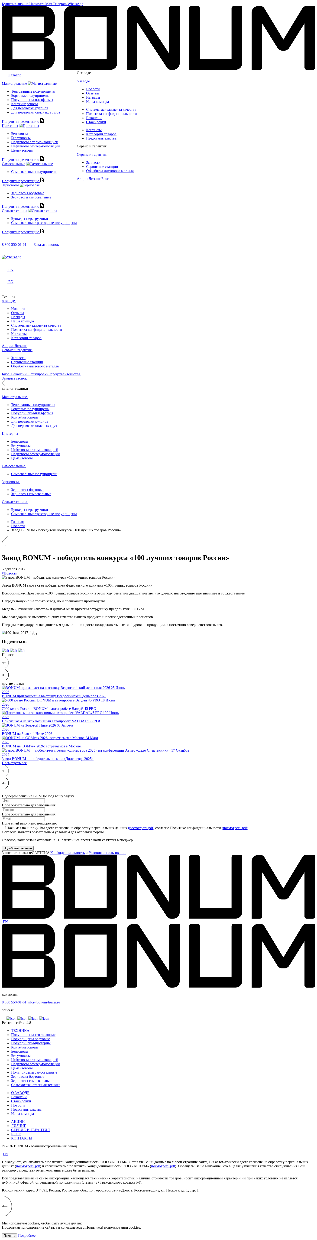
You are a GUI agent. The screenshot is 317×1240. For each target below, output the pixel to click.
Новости (93, 89)
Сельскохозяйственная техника (35, 1085)
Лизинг (94, 179)
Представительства (101, 138)
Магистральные (14, 83)
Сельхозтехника (14, 211)
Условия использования (107, 853)
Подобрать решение (18, 848)
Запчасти (93, 162)
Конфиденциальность (67, 853)
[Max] (158, 249)
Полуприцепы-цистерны (31, 1043)
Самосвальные (13, 164)
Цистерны (10, 126)
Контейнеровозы (24, 104)
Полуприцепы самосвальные (34, 1072)
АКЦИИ (18, 1121)
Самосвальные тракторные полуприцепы (44, 223)
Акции (82, 179)
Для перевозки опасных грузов (35, 112)
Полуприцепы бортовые (30, 1039)
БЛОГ (16, 1134)
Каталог (14, 75)
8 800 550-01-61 (14, 1002)
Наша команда (97, 102)
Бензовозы (19, 134)
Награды (93, 97)
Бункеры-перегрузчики (29, 219)
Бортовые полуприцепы (30, 95)
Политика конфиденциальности (111, 114)
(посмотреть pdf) (141, 828)
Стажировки (96, 122)
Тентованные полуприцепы (33, 91)
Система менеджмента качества (111, 109)
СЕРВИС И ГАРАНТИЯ (30, 1130)
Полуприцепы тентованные (33, 1035)
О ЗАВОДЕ (20, 1093)
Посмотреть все (14, 763)
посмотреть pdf (28, 1166)
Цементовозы (22, 150)
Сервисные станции (102, 167)
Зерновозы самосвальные (31, 197)
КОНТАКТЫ (21, 1138)
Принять (9, 1235)
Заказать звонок (46, 245)
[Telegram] (158, 253)
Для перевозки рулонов (29, 108)
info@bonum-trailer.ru (43, 1002)
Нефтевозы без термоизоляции (35, 146)
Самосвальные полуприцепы (34, 172)
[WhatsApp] (158, 257)
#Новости (9, 573)
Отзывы (92, 93)
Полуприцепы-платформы (32, 100)
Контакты (94, 130)
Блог (105, 179)
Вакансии (94, 118)
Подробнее (27, 1235)
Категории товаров (101, 134)
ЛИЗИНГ (18, 1126)
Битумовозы (21, 138)
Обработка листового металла (110, 171)
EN (5, 922)
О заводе (84, 73)
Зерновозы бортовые (27, 193)
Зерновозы (10, 185)
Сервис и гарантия (92, 146)
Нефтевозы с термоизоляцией (34, 142)
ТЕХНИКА (20, 1030)
